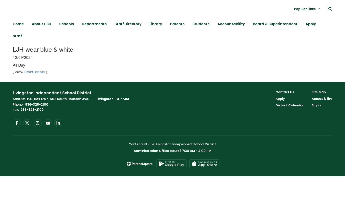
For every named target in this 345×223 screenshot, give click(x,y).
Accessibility (322, 98)
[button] (307, 8)
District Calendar (35, 72)
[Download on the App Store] (204, 163)
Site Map (319, 92)
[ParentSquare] (140, 164)
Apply (280, 98)
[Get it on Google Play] (171, 163)
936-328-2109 (32, 109)
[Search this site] (330, 9)
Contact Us (285, 92)
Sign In (317, 105)
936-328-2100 (36, 104)
